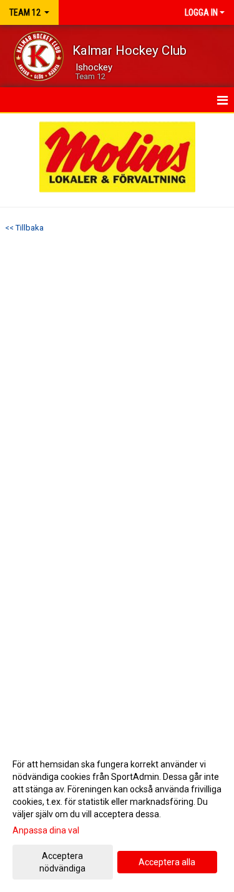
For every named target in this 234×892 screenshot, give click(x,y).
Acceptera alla (167, 862)
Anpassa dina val (45, 830)
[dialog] (117, 815)
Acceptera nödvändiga (62, 862)
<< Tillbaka (24, 227)
